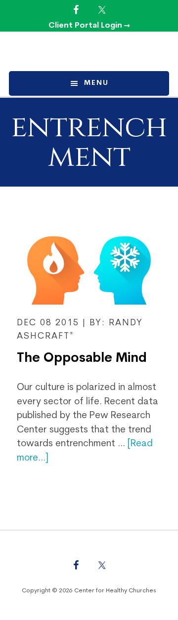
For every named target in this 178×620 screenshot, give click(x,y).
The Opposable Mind (82, 358)
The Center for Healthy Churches (89, 51)
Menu (96, 83)
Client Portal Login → (89, 26)
